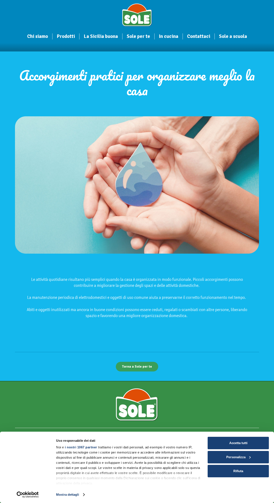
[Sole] (137, 15)
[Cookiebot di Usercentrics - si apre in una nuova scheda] (27, 494)
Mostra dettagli (67, 494)
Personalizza (236, 457)
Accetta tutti (238, 443)
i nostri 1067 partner (81, 447)
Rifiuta (238, 471)
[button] (51, 36)
